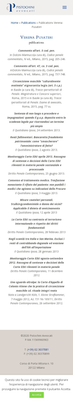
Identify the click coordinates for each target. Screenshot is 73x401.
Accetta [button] (36, 394)
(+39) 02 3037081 (38, 349)
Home (14, 22)
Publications (28, 22)
